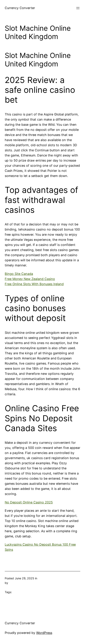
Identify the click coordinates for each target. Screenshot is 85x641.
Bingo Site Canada (19, 274)
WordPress (44, 633)
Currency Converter (20, 8)
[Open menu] (78, 8)
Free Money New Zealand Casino (30, 279)
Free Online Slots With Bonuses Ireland (34, 284)
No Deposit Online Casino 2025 (29, 502)
